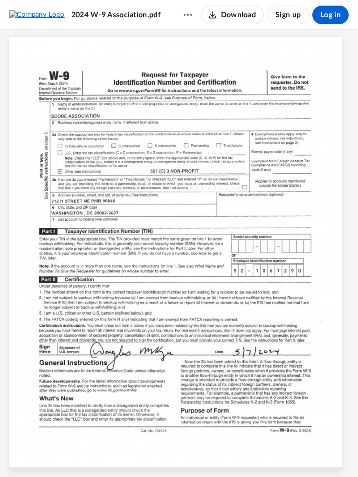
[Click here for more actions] (188, 15)
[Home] (37, 14)
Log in (330, 15)
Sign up (288, 15)
